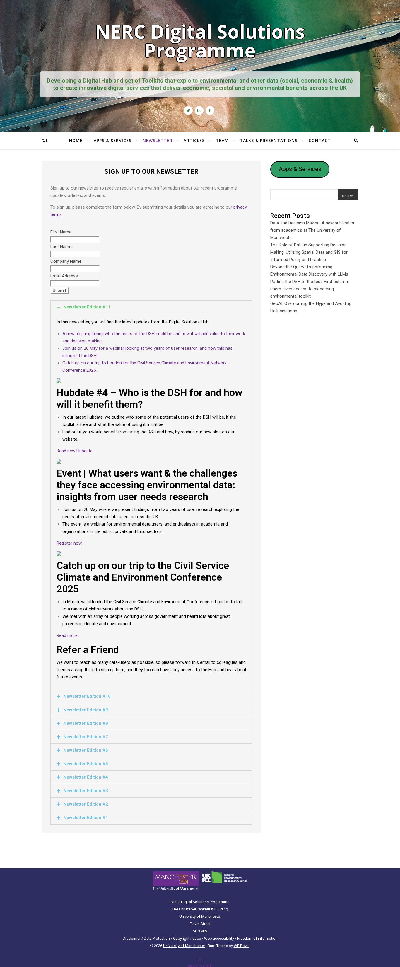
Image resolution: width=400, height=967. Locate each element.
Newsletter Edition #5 (85, 763)
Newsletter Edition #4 (85, 777)
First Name (60, 232)
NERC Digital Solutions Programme (200, 41)
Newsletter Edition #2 (85, 804)
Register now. (69, 543)
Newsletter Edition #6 (85, 750)
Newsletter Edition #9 (85, 709)
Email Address (64, 276)
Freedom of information (257, 938)
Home (76, 140)
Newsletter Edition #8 (85, 723)
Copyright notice (187, 938)
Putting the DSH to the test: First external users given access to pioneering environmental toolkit (309, 289)
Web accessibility (219, 938)
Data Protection (157, 938)
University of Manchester (184, 946)
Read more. (67, 635)
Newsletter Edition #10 (87, 696)
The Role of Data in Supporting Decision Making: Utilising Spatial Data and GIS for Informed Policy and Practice (309, 252)
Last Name (60, 246)
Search (348, 196)
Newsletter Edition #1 (85, 817)
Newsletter (157, 140)
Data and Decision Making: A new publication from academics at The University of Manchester (312, 230)
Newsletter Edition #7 (85, 736)
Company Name (65, 261)
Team (222, 140)
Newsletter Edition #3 (85, 790)
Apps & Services (112, 140)
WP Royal (241, 946)
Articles (194, 140)
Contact (320, 140)
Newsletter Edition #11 (87, 307)
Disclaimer (132, 938)
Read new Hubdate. (75, 450)
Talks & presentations (269, 140)
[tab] (151, 307)
